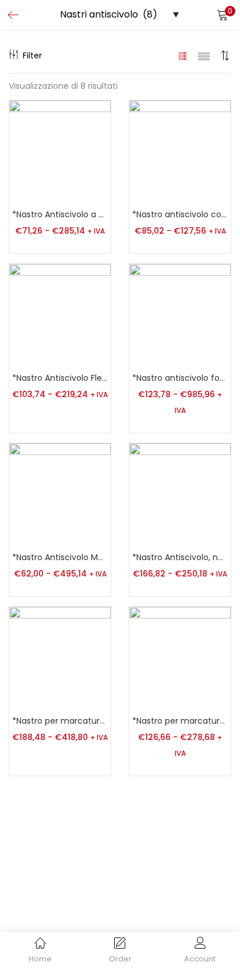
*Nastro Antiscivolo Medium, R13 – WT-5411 (60, 557)
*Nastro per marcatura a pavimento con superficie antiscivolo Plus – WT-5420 (180, 721)
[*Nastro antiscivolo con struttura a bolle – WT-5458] (180, 151)
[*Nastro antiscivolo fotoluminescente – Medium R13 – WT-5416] (180, 314)
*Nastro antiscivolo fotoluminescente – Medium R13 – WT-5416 (180, 378)
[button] (222, 14)
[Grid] (183, 55)
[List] (204, 55)
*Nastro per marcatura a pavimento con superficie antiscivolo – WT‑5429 (60, 721)
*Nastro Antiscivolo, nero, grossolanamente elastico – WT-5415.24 (180, 557)
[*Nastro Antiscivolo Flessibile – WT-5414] (60, 314)
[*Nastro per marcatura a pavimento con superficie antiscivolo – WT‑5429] (60, 657)
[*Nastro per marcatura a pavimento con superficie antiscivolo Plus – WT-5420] (180, 657)
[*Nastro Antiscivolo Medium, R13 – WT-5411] (60, 493)
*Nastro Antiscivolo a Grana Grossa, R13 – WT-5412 (60, 214)
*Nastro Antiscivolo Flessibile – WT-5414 (60, 378)
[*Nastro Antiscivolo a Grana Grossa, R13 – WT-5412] (60, 151)
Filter (32, 55)
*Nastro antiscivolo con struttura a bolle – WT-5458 (180, 214)
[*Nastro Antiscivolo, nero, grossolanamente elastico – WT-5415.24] (180, 493)
